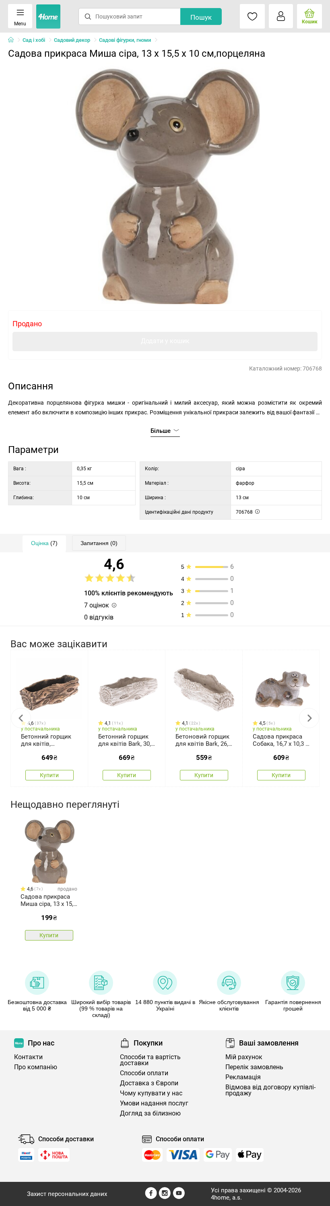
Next (309, 718)
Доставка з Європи (149, 1083)
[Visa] (183, 1155)
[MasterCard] (152, 1155)
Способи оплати (144, 1073)
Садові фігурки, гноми (125, 40)
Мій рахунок (243, 1057)
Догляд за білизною (150, 1113)
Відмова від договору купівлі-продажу (270, 1090)
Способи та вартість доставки (150, 1060)
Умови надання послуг (154, 1103)
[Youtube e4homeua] (179, 1197)
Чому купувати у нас (151, 1093)
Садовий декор (72, 40)
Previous (21, 718)
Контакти (28, 1057)
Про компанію (35, 1067)
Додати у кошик (165, 341)
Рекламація (243, 1077)
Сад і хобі (34, 40)
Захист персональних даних (67, 1194)
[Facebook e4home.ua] (151, 1197)
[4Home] (13, 40)
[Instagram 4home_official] (165, 1197)
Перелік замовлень (254, 1067)
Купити (49, 775)
